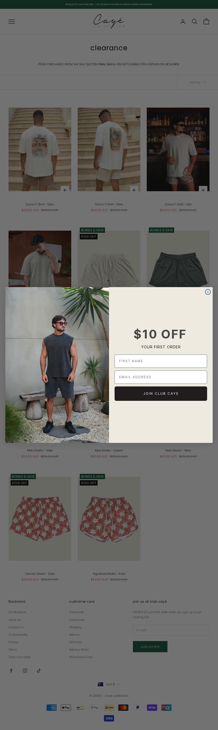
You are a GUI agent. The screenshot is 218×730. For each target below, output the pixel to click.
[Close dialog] (208, 292)
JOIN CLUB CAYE (161, 393)
